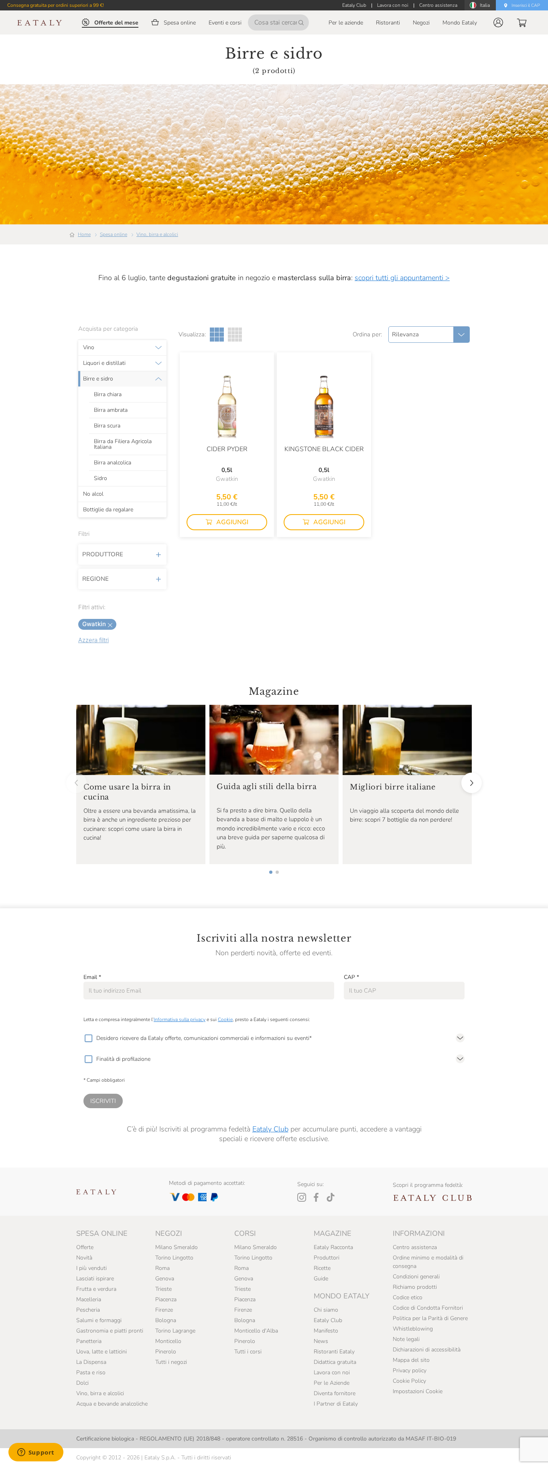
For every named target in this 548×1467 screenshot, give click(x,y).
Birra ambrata (111, 410)
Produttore (102, 554)
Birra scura (107, 425)
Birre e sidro (98, 378)
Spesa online (113, 234)
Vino (88, 347)
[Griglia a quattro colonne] (235, 335)
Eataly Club (270, 1129)
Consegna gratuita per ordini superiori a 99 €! (55, 5)
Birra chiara (108, 394)
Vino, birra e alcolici (157, 234)
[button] (498, 22)
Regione (95, 579)
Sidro (100, 478)
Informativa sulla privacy (179, 1019)
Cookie (225, 1019)
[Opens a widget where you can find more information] (35, 1453)
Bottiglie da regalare (108, 509)
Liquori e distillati (104, 363)
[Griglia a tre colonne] (217, 335)
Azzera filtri (93, 640)
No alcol (93, 493)
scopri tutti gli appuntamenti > (402, 278)
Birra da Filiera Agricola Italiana (123, 444)
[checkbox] (88, 1038)
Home (84, 234)
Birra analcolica (112, 462)
